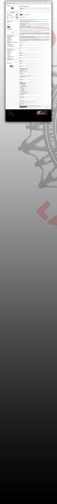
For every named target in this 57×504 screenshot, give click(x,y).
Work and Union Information (13, 1)
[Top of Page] (37, 116)
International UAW (9, 37)
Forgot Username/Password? (26, 14)
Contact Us (14, 3)
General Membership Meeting (10, 58)
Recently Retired (28, 1)
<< (7, 12)
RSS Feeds (13, 67)
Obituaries (33, 1)
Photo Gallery (40, 1)
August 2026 (12, 12)
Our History (45, 1)
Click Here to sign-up (9, 28)
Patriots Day (8, 54)
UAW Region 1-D (9, 38)
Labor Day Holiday (9, 52)
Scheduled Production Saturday (10, 50)
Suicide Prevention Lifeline (10, 46)
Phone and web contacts (21, 1)
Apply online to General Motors (11, 36)
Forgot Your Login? (9, 29)
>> (17, 12)
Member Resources (8, 3)
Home (7, 1)
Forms (36, 1)
